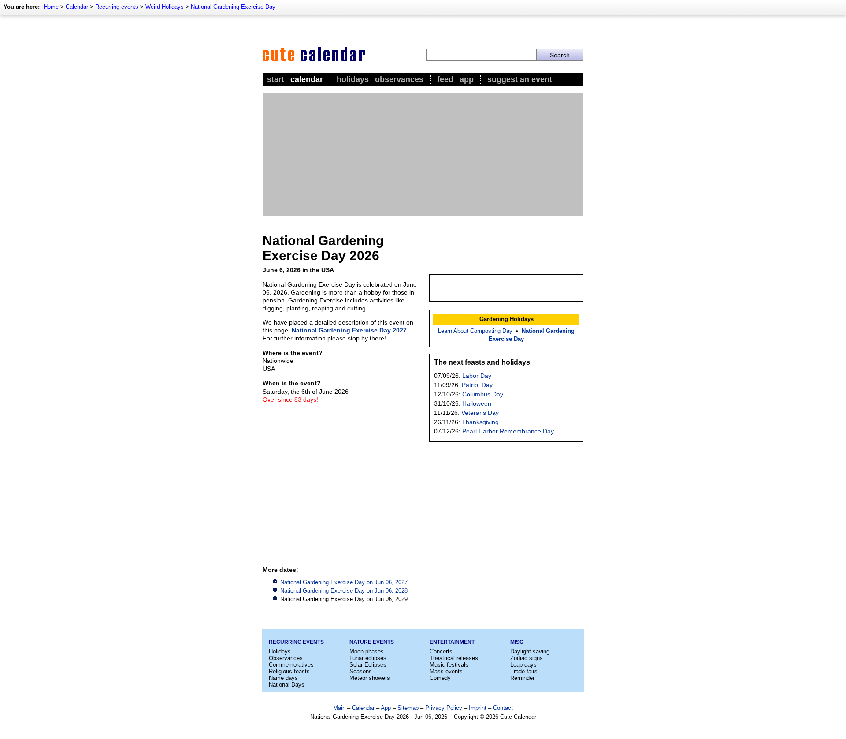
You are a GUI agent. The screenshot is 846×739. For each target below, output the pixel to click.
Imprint (477, 708)
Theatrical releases (454, 658)
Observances (399, 79)
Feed (445, 79)
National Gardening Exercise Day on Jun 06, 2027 (344, 582)
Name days (283, 678)
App (467, 79)
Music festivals (449, 664)
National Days (286, 684)
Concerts (441, 651)
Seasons (360, 671)
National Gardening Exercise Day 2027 (349, 330)
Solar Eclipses (367, 664)
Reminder (522, 678)
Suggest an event (519, 79)
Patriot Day (477, 384)
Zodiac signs (526, 658)
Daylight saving (529, 651)
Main (339, 708)
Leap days (523, 664)
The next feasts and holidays (482, 362)
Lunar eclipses (367, 658)
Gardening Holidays (506, 319)
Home (51, 7)
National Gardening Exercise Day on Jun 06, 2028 (344, 590)
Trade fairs (524, 671)
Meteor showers (369, 678)
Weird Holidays (164, 7)
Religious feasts (289, 671)
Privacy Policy (443, 708)
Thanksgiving (480, 421)
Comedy (440, 678)
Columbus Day (482, 394)
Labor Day (476, 375)
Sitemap (408, 708)
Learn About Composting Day (475, 331)
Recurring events (116, 7)
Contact (503, 708)
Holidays (353, 79)
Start (275, 79)
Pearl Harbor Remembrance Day (508, 431)
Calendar (77, 7)
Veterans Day (480, 412)
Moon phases (366, 651)
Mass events (446, 671)
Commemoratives (291, 664)
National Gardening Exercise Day (233, 7)
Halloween (476, 403)
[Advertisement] (423, 154)
